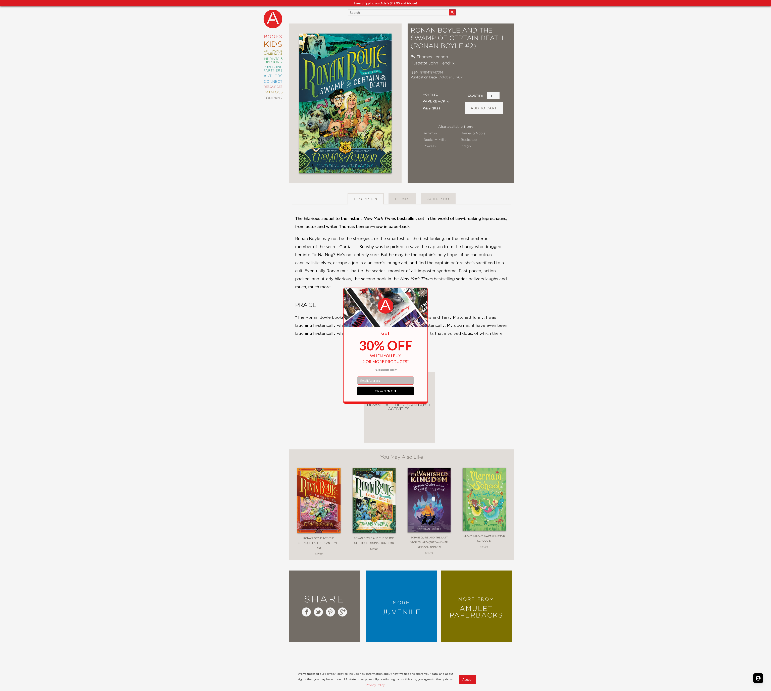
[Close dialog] (422, 292)
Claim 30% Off (385, 391)
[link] (385, 306)
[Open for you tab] (758, 678)
